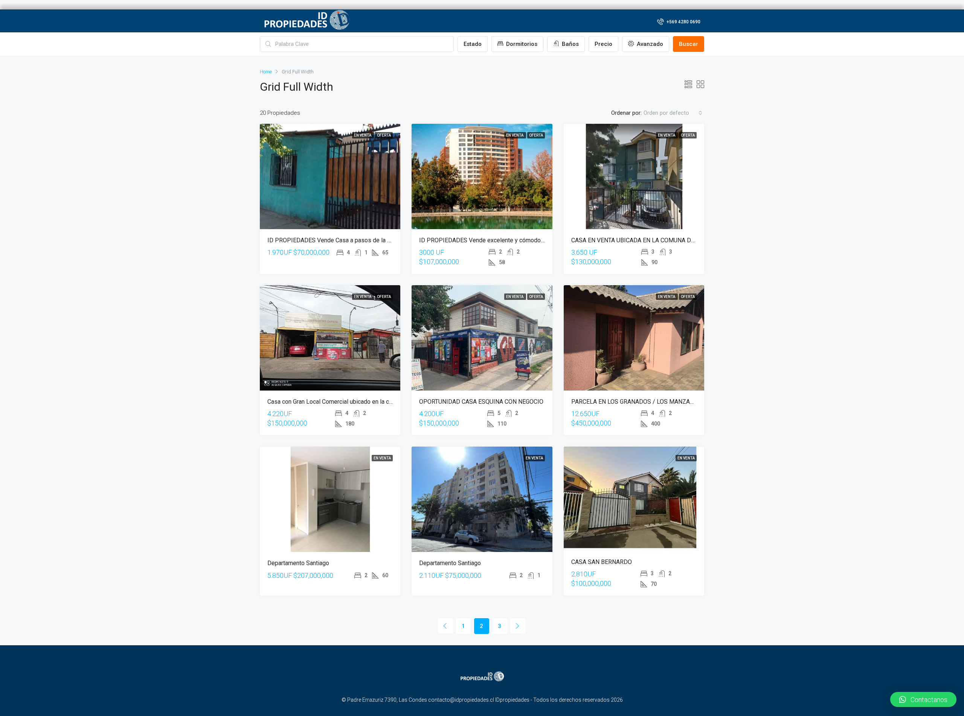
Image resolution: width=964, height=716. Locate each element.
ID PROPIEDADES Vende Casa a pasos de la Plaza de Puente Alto (355, 240)
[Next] (517, 625)
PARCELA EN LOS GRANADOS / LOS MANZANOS (636, 401)
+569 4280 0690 (682, 21)
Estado (473, 44)
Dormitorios (521, 44)
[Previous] (445, 625)
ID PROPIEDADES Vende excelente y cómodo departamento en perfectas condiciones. (533, 240)
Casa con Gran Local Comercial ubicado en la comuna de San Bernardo (359, 401)
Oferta (384, 135)
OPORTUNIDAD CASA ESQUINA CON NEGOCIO (481, 401)
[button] (923, 699)
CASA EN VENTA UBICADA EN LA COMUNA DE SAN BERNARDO (655, 240)
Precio (603, 44)
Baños (569, 44)
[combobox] (672, 113)
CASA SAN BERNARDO (601, 562)
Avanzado (649, 44)
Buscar (688, 44)
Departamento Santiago (298, 563)
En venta (363, 135)
